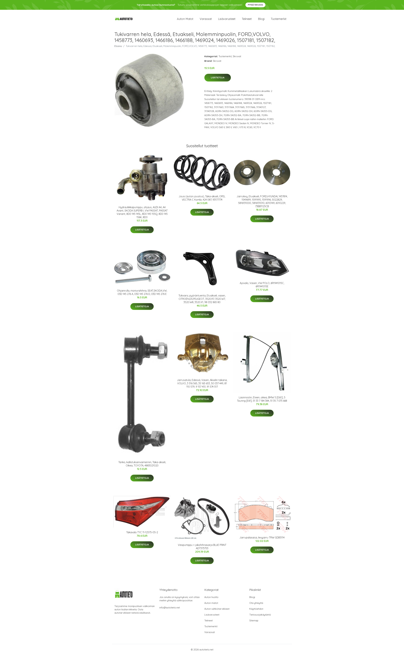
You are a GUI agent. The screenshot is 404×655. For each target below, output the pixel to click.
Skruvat (237, 56)
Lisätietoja (217, 77)
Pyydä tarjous (255, 5)
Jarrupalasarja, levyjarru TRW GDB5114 (262, 537)
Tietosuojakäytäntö (260, 614)
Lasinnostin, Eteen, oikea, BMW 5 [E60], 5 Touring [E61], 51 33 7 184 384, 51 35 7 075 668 (262, 399)
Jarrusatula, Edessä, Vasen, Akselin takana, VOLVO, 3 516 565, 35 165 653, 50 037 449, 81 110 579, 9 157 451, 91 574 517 (202, 383)
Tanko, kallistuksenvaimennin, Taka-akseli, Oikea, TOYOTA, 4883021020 (142, 464)
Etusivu (118, 46)
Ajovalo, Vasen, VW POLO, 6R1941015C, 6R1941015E (262, 284)
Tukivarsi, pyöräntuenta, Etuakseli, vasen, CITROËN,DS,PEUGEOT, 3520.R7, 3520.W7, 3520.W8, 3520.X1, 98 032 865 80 (202, 299)
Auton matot (185, 19)
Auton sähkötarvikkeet (216, 608)
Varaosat (206, 19)
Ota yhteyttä (256, 602)
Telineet (247, 19)
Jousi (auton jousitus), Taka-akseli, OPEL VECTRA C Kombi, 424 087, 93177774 (202, 198)
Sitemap (253, 620)
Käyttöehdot (256, 608)
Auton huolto (211, 597)
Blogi (261, 19)
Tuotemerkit (278, 19)
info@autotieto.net (169, 607)
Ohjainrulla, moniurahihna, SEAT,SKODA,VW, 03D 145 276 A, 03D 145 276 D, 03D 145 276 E (142, 292)
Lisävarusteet (226, 19)
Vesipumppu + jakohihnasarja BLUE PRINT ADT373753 (202, 546)
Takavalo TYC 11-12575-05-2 (142, 532)
